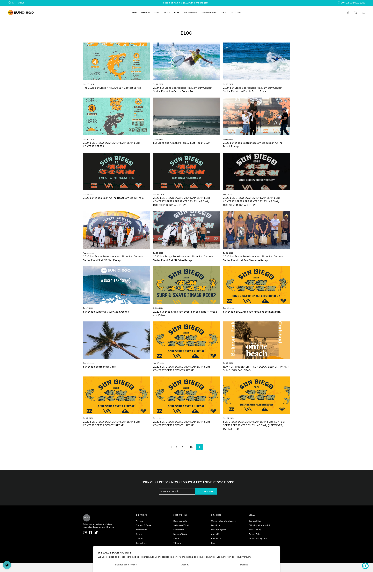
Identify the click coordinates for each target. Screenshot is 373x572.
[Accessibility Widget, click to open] (365, 566)
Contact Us (216, 538)
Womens (145, 12)
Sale (223, 12)
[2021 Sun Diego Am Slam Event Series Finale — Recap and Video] (186, 285)
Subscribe (206, 491)
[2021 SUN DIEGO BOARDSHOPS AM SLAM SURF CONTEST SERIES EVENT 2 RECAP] (116, 395)
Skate (167, 12)
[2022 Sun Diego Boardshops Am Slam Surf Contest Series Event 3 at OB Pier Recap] (116, 230)
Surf (157, 12)
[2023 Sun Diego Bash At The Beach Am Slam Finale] (116, 171)
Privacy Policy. (243, 556)
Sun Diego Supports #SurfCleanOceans (106, 311)
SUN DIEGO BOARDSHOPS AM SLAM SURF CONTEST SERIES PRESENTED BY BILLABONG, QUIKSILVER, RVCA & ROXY (254, 425)
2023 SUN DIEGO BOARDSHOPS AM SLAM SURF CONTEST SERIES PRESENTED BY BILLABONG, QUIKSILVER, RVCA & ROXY (182, 201)
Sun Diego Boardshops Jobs (99, 366)
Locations (236, 12)
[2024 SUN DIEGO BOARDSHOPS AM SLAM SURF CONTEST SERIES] (116, 116)
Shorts (139, 534)
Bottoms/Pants (180, 521)
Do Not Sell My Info (258, 538)
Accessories (190, 12)
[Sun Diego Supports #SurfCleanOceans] (116, 285)
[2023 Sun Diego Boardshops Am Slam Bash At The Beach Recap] (256, 116)
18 (191, 447)
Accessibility (255, 529)
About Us (215, 534)
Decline (244, 564)
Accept (185, 564)
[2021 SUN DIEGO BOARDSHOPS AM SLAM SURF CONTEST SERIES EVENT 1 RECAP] (186, 395)
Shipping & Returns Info (260, 525)
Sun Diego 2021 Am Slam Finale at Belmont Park (251, 311)
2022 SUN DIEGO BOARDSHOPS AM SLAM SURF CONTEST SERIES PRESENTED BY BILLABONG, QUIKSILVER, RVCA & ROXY (251, 201)
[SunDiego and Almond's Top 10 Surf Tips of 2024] (186, 116)
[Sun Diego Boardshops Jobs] (116, 340)
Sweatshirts (141, 543)
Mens (134, 12)
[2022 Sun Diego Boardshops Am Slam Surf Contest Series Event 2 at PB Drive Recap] (186, 230)
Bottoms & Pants (143, 525)
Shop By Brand (209, 12)
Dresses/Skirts (180, 534)
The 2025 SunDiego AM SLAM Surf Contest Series (112, 87)
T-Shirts (139, 538)
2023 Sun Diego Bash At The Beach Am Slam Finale (113, 197)
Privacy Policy (255, 534)
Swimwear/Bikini (181, 525)
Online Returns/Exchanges (223, 521)
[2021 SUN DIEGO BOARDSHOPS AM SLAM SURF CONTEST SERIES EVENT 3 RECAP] (186, 340)
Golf (176, 12)
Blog (213, 543)
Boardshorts (141, 529)
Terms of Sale (255, 521)
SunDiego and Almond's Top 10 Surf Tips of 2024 (181, 142)
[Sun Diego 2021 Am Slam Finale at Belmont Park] (256, 285)
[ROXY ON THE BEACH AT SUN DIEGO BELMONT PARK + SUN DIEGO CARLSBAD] (256, 340)
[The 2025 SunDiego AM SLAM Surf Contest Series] (116, 61)
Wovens (139, 521)
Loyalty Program (218, 529)
